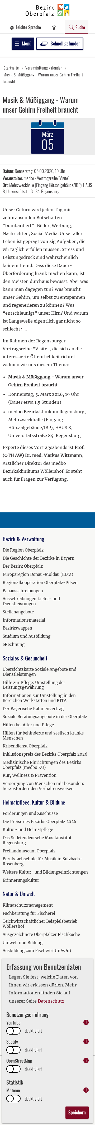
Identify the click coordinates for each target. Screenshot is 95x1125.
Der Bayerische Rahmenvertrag (33, 708)
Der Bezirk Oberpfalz (23, 566)
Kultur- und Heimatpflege (28, 829)
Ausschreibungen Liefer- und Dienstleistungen (31, 601)
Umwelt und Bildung (22, 942)
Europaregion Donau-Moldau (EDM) (38, 574)
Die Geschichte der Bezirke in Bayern (38, 558)
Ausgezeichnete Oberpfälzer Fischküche (41, 934)
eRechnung (14, 644)
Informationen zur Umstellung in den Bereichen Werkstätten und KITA (39, 698)
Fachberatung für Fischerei (29, 913)
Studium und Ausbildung (26, 636)
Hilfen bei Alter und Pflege (28, 724)
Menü (26, 43)
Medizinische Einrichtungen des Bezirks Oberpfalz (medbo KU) (42, 765)
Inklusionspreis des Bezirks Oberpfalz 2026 (45, 754)
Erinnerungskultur (21, 880)
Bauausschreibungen (23, 590)
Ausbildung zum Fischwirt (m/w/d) (37, 950)
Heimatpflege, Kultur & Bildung (34, 802)
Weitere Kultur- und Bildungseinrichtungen (45, 872)
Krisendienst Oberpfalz (25, 746)
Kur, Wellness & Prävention (29, 775)
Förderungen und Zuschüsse (30, 813)
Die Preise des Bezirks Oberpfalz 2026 (39, 821)
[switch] (13, 1031)
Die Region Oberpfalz (23, 550)
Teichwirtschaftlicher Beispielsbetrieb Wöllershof (40, 924)
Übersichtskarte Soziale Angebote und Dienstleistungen (39, 672)
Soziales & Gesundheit (25, 658)
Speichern (77, 1112)
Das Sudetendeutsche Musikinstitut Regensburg (37, 840)
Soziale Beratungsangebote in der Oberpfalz (45, 716)
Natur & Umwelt (19, 893)
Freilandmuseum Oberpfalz (29, 850)
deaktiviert (33, 1031)
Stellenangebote (18, 611)
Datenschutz (51, 1001)
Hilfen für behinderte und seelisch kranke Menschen (43, 736)
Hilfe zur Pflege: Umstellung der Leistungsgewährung (34, 685)
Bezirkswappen (17, 628)
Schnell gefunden (65, 43)
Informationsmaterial (24, 620)
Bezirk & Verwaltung (23, 539)
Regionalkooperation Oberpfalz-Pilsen (40, 582)
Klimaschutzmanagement (28, 905)
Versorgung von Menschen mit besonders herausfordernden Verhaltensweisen (43, 786)
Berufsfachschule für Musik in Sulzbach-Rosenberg (42, 861)
